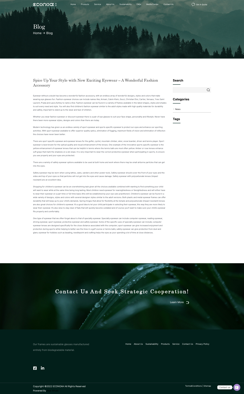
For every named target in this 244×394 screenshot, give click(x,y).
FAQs (139, 4)
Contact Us (168, 4)
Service (97, 4)
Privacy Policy (202, 344)
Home (73, 4)
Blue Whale (52, 390)
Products (85, 4)
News (177, 109)
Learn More (177, 302)
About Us (110, 4)
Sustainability (125, 4)
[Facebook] (35, 368)
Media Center (152, 4)
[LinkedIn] (42, 368)
